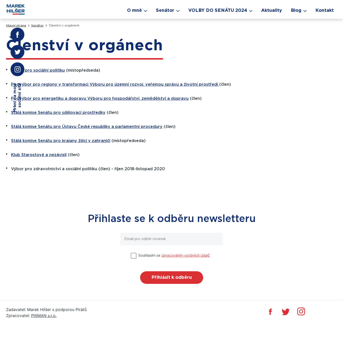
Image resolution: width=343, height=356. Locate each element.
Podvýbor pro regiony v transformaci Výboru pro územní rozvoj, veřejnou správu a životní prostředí (115, 84)
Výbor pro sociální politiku (38, 70)
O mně (134, 10)
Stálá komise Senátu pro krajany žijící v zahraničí (60, 141)
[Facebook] (270, 311)
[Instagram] (301, 311)
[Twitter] (286, 311)
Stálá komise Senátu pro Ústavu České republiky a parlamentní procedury (86, 127)
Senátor (37, 25)
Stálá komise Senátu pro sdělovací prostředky (58, 113)
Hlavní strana (16, 25)
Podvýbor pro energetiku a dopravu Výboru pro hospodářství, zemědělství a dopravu (100, 99)
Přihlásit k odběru (171, 277)
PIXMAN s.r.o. (43, 315)
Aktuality (271, 10)
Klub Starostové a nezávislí (39, 155)
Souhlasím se (174, 255)
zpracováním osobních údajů (185, 255)
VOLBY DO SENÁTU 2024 (217, 10)
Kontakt (324, 10)
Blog (296, 10)
